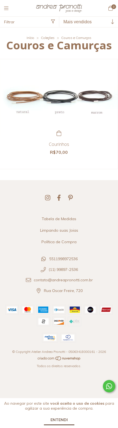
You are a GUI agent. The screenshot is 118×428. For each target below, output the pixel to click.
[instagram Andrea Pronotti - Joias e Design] (48, 197)
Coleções (48, 38)
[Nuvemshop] (59, 360)
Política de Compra (59, 241)
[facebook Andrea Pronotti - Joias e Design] (59, 197)
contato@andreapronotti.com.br (63, 280)
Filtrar (9, 21)
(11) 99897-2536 (63, 269)
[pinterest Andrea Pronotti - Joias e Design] (70, 197)
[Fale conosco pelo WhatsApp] (109, 386)
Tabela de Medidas (59, 218)
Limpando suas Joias (59, 230)
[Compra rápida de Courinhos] (59, 133)
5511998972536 (63, 259)
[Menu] (9, 8)
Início (30, 38)
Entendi (59, 419)
